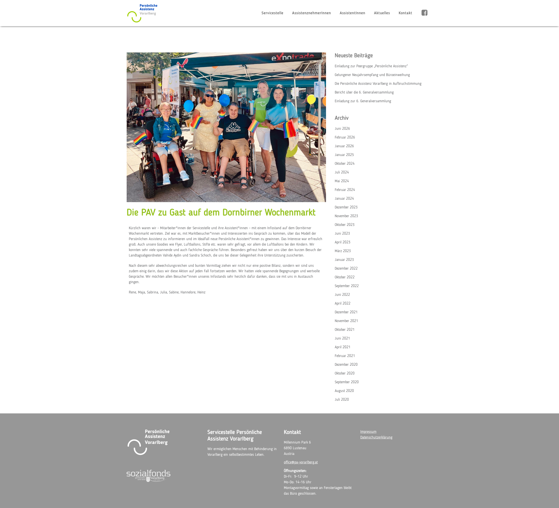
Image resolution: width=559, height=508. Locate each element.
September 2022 (347, 286)
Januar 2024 (344, 199)
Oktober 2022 (345, 277)
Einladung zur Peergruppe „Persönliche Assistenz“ (371, 66)
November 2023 (346, 216)
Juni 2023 (342, 234)
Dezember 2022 (346, 268)
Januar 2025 (344, 155)
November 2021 (346, 321)
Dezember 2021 (346, 312)
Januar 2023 (344, 260)
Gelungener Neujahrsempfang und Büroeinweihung (372, 75)
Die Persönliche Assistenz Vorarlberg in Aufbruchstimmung (378, 84)
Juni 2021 (342, 338)
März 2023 (343, 251)
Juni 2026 (342, 129)
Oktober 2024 (345, 164)
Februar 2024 (345, 190)
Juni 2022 (342, 295)
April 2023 (342, 242)
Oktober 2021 (345, 330)
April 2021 (342, 347)
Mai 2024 (342, 181)
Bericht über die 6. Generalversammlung (364, 92)
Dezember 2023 (346, 207)
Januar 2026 (344, 146)
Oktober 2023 (345, 225)
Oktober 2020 (345, 373)
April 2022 (342, 303)
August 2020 (344, 391)
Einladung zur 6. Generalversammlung (363, 101)
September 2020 (347, 382)
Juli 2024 (342, 172)
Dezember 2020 (346, 365)
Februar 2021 (345, 356)
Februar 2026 (345, 137)
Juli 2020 (342, 400)
